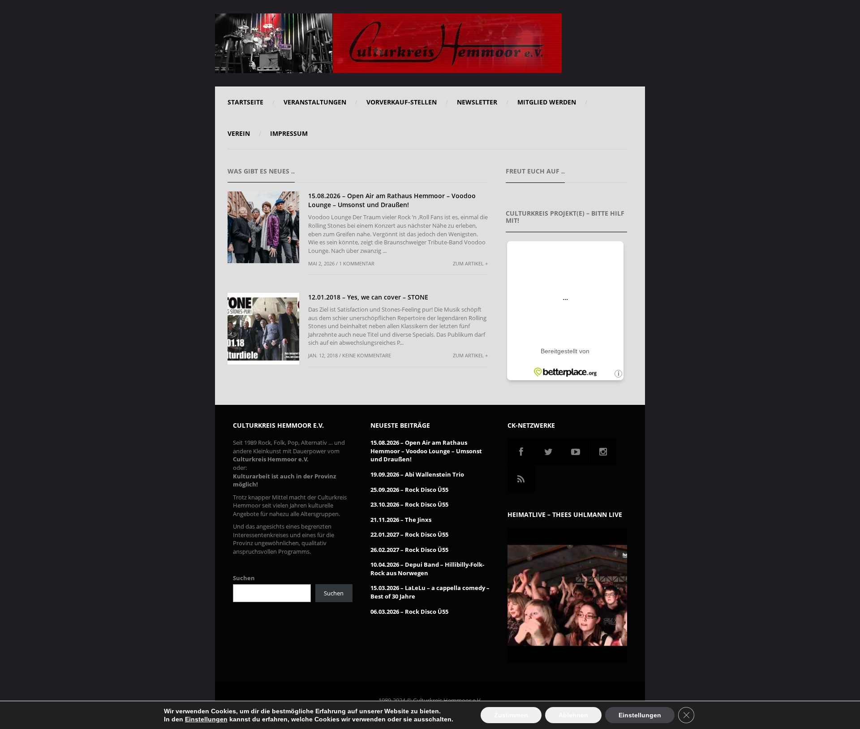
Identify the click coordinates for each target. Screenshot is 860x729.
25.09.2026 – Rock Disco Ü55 (409, 490)
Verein (239, 133)
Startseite (245, 102)
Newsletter (477, 102)
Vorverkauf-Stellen (401, 102)
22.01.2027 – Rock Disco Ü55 (409, 534)
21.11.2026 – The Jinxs (400, 520)
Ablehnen (573, 715)
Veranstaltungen (315, 102)
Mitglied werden (546, 102)
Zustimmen (511, 715)
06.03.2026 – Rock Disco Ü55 (409, 612)
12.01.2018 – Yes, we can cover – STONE (368, 297)
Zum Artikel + (470, 263)
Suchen (244, 578)
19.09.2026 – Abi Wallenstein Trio (417, 474)
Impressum (289, 133)
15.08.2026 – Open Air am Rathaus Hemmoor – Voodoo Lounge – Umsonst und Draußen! (392, 200)
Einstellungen (206, 719)
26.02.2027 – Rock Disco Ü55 (409, 550)
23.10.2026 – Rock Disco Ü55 (409, 504)
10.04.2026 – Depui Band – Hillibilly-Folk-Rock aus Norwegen (427, 568)
